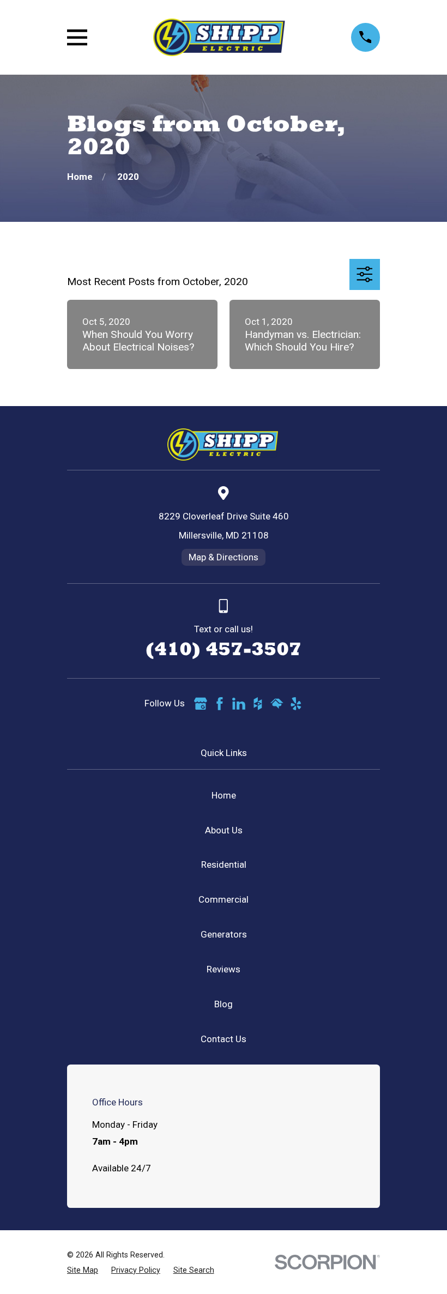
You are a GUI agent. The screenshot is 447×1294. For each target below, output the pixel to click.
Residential (223, 864)
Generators (224, 934)
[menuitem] (82, 1270)
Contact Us (223, 1038)
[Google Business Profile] (200, 703)
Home (224, 795)
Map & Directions (223, 557)
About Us (224, 830)
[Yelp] (296, 703)
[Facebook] (219, 703)
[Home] (219, 37)
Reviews (223, 969)
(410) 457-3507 (223, 649)
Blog (223, 1004)
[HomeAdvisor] (276, 703)
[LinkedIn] (238, 703)
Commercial (223, 899)
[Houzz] (257, 703)
